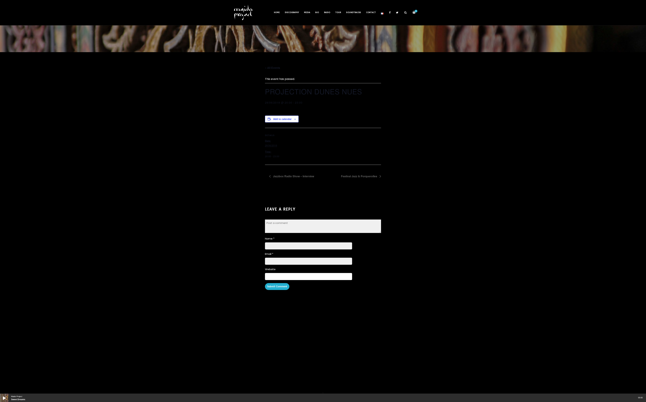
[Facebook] (322, 391)
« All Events (272, 68)
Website (270, 269)
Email (269, 254)
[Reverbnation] (323, 391)
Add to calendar (282, 119)
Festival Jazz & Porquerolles (359, 176)
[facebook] (389, 12)
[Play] (1, 395)
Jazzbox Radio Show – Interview (293, 176)
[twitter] (397, 12)
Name (269, 238)
